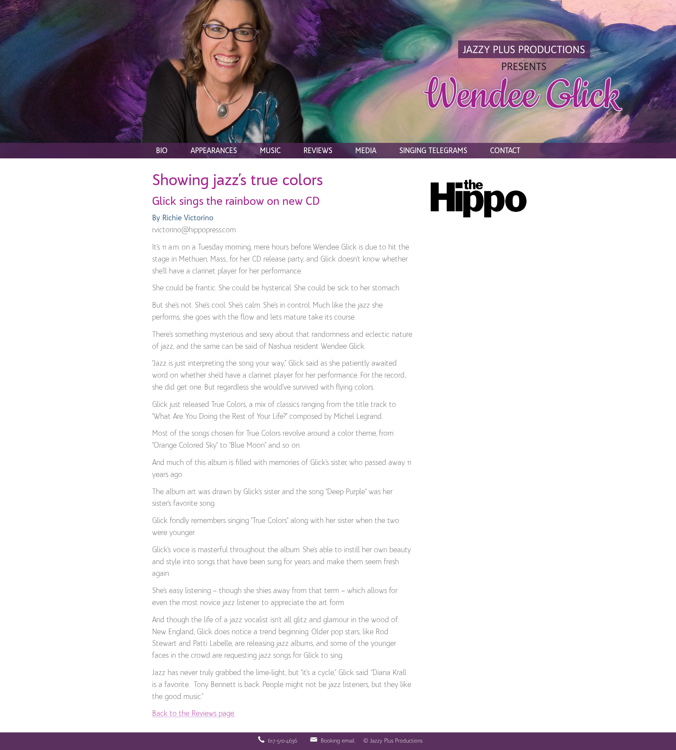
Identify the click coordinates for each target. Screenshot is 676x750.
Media (365, 151)
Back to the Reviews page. (193, 714)
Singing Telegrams (433, 151)
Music (270, 151)
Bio (162, 151)
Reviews (317, 151)
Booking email (338, 741)
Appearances (213, 151)
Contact (505, 151)
